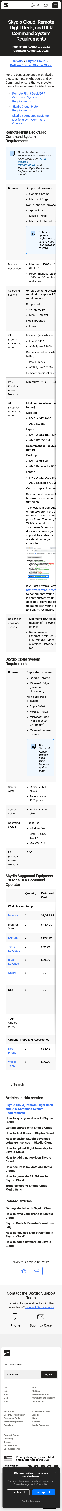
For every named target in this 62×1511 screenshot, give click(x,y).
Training (8, 1442)
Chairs (12, 972)
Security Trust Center (14, 1415)
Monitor (13, 915)
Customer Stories (41, 1411)
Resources (9, 1411)
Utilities (36, 1391)
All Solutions (38, 1401)
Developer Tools (12, 1418)
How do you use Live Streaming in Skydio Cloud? (29, 1234)
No (37, 1271)
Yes (23, 1271)
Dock (6, 1398)
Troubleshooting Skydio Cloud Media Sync (26, 1187)
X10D (6, 1394)
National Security (40, 1394)
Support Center (11, 1435)
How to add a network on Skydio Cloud (28, 1159)
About (35, 1415)
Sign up (49, 1374)
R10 (6, 1401)
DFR (34, 1387)
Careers (36, 1421)
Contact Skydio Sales (39, 1307)
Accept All (43, 1492)
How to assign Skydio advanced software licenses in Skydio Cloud (29, 1140)
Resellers (8, 1425)
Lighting (13, 937)
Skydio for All (10, 1445)
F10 (5, 1387)
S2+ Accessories (12, 1449)
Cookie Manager (31, 1501)
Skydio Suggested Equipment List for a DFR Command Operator (31, 119)
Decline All (18, 1492)
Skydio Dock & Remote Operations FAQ (30, 1225)
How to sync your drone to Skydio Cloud (29, 1120)
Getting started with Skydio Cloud (29, 1127)
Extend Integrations (13, 1421)
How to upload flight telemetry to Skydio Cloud (29, 1150)
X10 (6, 1391)
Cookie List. (42, 1484)
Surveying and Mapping (43, 1398)
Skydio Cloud (35, 61)
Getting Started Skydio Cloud (31, 65)
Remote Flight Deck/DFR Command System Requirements (28, 97)
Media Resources (40, 1425)
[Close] (55, 1472)
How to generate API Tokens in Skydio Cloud (27, 1178)
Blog (34, 1418)
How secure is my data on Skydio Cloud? (29, 1168)
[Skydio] (7, 1355)
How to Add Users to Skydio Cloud (30, 1133)
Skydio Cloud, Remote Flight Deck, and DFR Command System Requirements (30, 1109)
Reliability (8, 1438)
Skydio (18, 61)
